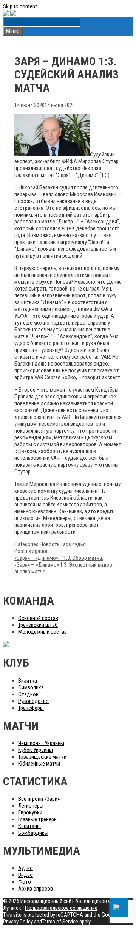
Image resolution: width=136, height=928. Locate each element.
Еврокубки (30, 812)
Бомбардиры (33, 833)
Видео (25, 875)
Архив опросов (35, 888)
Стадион (28, 694)
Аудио (25, 868)
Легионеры (30, 805)
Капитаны (29, 826)
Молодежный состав (42, 631)
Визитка (27, 680)
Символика (31, 687)
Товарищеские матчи (42, 756)
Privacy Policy (18, 921)
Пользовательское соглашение (61, 908)
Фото (24, 881)
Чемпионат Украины (41, 743)
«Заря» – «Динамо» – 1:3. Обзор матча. (58, 558)
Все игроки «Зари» (39, 798)
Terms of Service (60, 921)
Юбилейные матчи (39, 763)
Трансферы (31, 708)
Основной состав (38, 618)
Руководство (33, 701)
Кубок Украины (35, 750)
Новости (50, 544)
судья (79, 544)
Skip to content (20, 6)
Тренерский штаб (38, 625)
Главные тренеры (38, 819)
